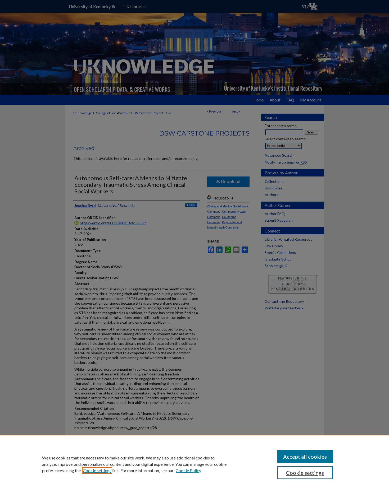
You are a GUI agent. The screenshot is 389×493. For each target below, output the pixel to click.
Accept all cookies (305, 456)
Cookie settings (97, 470)
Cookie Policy (188, 470)
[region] (194, 464)
